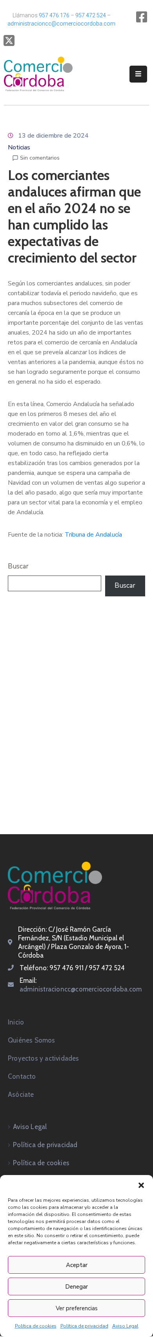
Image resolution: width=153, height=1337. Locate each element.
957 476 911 (66, 968)
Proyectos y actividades (43, 1058)
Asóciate (21, 1094)
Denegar (76, 1287)
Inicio (16, 1022)
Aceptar (76, 1265)
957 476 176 (54, 15)
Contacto (22, 1076)
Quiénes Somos (31, 1040)
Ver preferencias (77, 1308)
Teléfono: (34, 968)
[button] (141, 1185)
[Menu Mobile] (138, 74)
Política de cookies (35, 1326)
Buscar (18, 566)
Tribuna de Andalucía (93, 534)
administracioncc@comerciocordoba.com (61, 23)
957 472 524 (90, 15)
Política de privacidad (84, 1326)
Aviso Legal (125, 1326)
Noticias (19, 147)
